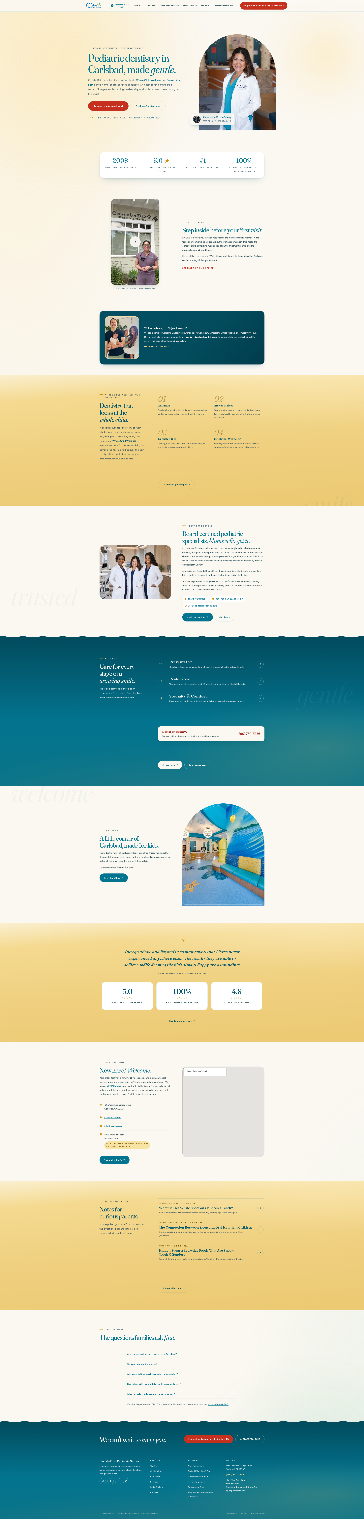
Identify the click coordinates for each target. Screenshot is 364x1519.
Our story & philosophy (175, 484)
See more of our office (198, 268)
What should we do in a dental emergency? (151, 1393)
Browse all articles (173, 1288)
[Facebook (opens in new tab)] (110, 1481)
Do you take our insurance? (142, 1363)
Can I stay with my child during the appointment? (154, 1383)
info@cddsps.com (113, 1125)
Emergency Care (196, 1487)
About (137, 5)
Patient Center (169, 5)
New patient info (113, 1160)
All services (169, 765)
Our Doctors (156, 1471)
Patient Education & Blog (199, 1471)
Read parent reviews (180, 1021)
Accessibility (232, 1513)
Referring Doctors (196, 1481)
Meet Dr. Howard (155, 346)
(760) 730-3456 (248, 734)
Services (150, 5)
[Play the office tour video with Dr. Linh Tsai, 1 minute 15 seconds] (135, 242)
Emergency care (198, 765)
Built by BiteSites (257, 1513)
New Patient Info (196, 1465)
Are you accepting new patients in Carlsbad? (152, 1353)
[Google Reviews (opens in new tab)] (126, 1481)
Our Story (155, 1465)
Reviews (205, 5)
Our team (224, 617)
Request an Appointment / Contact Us (208, 1439)
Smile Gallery (190, 5)
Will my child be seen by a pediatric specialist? (152, 1373)
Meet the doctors (196, 617)
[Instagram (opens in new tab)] (103, 1481)
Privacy (244, 1513)
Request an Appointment (108, 106)
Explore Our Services (148, 106)
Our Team (155, 1476)
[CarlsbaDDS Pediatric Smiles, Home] (93, 5)
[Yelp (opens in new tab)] (118, 1481)
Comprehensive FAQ (218, 1404)
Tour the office (112, 877)
